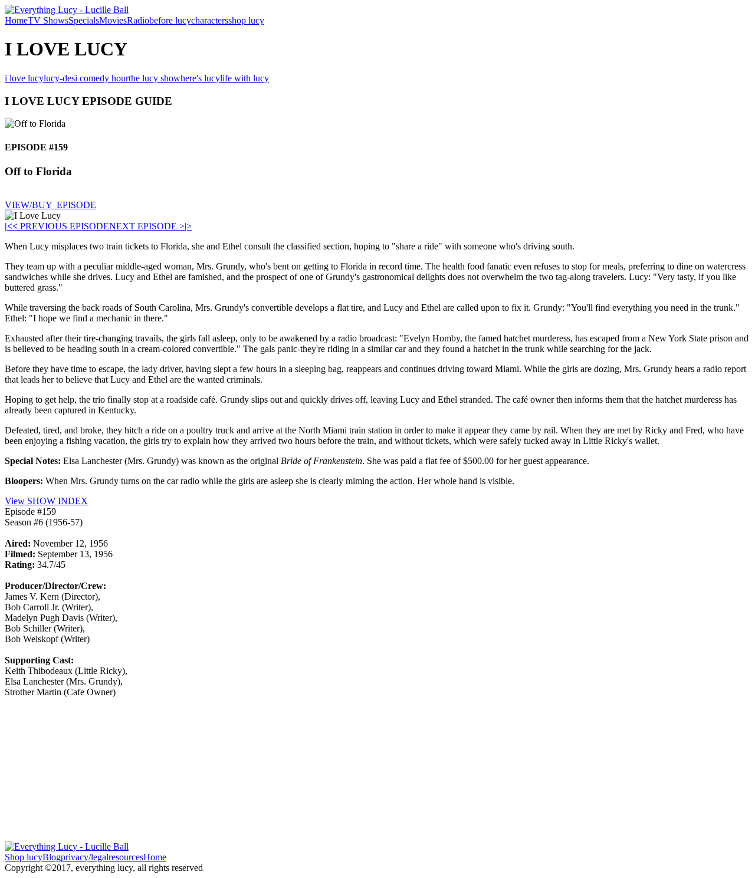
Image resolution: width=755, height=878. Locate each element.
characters (209, 20)
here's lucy (200, 78)
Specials (83, 20)
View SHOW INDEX (46, 501)
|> (188, 226)
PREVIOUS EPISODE (60, 226)
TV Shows (48, 20)
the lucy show (154, 78)
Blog (51, 857)
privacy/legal (85, 857)
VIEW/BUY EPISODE (50, 205)
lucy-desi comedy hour (86, 78)
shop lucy (246, 20)
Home (16, 20)
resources (126, 857)
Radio (138, 20)
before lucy (170, 20)
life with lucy (244, 78)
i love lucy (24, 78)
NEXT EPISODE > (147, 226)
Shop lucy (23, 857)
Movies (113, 20)
